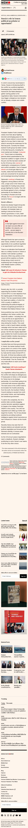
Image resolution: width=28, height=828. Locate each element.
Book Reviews (5, 767)
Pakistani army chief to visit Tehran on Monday (13, 719)
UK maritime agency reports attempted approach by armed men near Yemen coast (19, 656)
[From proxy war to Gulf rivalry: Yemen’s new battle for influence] (19, 664)
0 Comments (10, 31)
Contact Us (4, 791)
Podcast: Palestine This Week (9, 781)
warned (18, 163)
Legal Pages (10, 823)
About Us (3, 787)
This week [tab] (9, 703)
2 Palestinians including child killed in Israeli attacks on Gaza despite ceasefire (13, 736)
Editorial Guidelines (6, 785)
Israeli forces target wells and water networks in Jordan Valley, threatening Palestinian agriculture (8, 526)
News (2, 707)
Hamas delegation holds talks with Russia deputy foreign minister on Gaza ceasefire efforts (6, 656)
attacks (3, 169)
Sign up (23, 576)
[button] (14, 114)
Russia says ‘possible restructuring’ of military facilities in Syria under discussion (19, 686)
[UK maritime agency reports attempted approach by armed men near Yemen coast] (19, 649)
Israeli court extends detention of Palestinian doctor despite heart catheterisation (8, 536)
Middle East (4, 763)
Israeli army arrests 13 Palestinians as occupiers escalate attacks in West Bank (13, 727)
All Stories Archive (6, 798)
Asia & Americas (12, 15)
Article (3, 15)
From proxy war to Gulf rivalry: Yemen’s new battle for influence (19, 671)
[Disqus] (14, 496)
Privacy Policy (5, 793)
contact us (7, 469)
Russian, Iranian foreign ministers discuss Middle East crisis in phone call (6, 671)
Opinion (3, 773)
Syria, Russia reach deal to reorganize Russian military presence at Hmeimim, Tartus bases (6, 686)
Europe (3, 765)
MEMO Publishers (6, 796)
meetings (11, 179)
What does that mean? (10, 468)
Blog (2, 770)
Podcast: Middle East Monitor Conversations (13, 779)
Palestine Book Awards (7, 789)
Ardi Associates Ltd (6, 826)
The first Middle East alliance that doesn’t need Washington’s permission (8, 545)
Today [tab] (3, 703)
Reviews (3, 775)
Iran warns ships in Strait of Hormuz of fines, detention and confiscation (9, 564)
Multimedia (4, 777)
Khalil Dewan (10, 70)
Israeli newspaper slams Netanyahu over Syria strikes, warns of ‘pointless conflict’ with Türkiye (13, 711)
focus (11, 197)
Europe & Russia (23, 15)
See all (24, 520)
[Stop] (5, 79)
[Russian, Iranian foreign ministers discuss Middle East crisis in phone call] (6, 664)
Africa (3, 758)
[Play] (3, 79)
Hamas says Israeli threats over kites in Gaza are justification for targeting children (8, 555)
